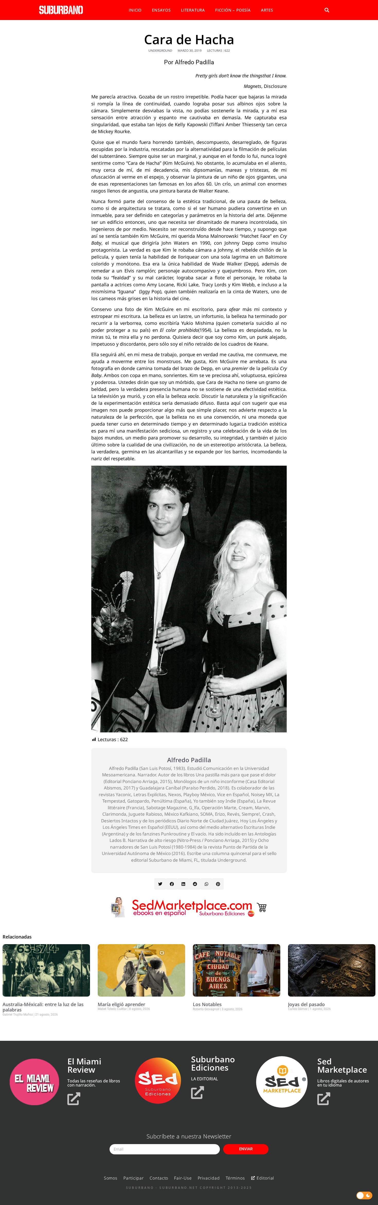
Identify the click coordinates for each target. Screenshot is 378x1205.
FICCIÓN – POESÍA (233, 10)
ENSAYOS (161, 10)
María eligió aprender (121, 1004)
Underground (160, 50)
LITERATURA (193, 10)
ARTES (267, 10)
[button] (326, 10)
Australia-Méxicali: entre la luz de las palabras (43, 1007)
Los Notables (207, 1004)
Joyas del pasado (306, 1004)
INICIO (135, 10)
